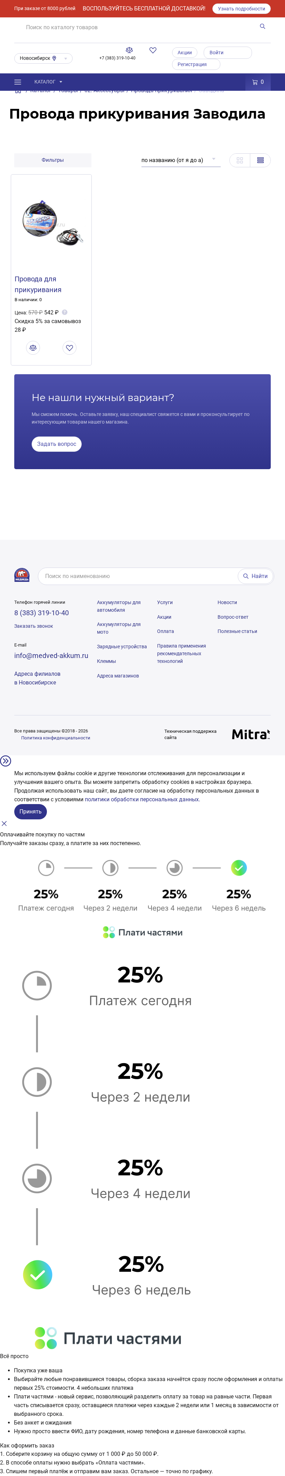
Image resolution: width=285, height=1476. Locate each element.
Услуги (165, 602)
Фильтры (53, 160)
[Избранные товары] (154, 50)
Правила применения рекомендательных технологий (181, 653)
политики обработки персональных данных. (142, 799)
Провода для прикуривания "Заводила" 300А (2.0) (49, 290)
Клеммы (106, 661)
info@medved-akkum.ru (51, 655)
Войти (216, 52)
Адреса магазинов (118, 676)
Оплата (165, 631)
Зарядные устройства (122, 646)
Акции (185, 52)
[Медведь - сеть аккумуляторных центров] (22, 575)
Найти (260, 576)
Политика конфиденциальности (55, 737)
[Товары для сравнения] (130, 50)
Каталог (45, 82)
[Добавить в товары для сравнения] (33, 348)
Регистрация (192, 64)
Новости (227, 602)
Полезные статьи (237, 631)
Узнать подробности (241, 8)
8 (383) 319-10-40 (41, 613)
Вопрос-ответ (233, 617)
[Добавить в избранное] (69, 348)
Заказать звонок (33, 626)
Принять (30, 811)
